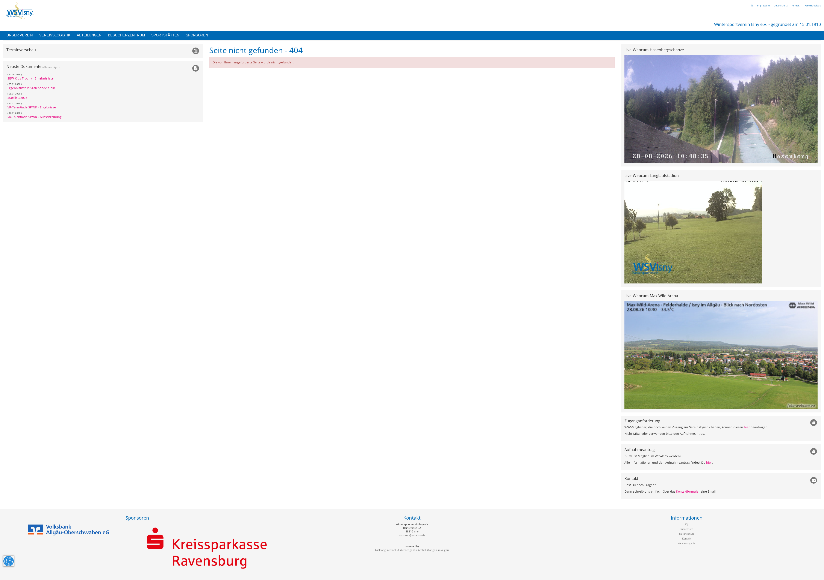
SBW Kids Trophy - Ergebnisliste (30, 78)
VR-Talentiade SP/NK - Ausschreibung (35, 117)
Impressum (763, 5)
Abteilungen (89, 35)
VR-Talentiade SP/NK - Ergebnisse (32, 107)
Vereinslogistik (54, 35)
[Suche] (752, 5)
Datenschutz (781, 5)
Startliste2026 (17, 98)
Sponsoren (197, 35)
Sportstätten (165, 35)
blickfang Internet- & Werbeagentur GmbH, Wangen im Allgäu (412, 550)
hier (747, 427)
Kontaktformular (688, 491)
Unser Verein (19, 35)
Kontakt (796, 5)
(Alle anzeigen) (51, 67)
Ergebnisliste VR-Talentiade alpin (31, 88)
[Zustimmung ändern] (8, 561)
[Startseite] (18, 10)
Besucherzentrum (126, 35)
